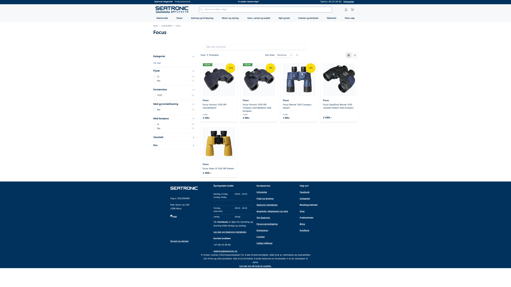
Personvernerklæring (267, 224)
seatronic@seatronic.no (225, 251)
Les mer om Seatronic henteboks (229, 232)
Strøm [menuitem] (179, 18)
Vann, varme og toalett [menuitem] (258, 18)
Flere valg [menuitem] (350, 18)
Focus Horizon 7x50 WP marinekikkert (214, 106)
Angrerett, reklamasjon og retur (272, 211)
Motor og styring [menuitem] (230, 18)
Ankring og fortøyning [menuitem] (202, 18)
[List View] (355, 55)
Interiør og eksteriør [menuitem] (308, 18)
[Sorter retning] (297, 55)
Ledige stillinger (265, 243)
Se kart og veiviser (179, 241)
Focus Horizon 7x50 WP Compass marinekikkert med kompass (257, 108)
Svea (302, 211)
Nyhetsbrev (262, 231)
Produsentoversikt (182, 2)
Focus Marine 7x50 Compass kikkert (297, 106)
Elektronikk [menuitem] (162, 18)
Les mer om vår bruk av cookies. (255, 266)
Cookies (261, 237)
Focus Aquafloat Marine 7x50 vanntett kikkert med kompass (338, 106)
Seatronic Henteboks (267, 205)
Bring (302, 224)
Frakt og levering (265, 199)
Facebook (305, 192)
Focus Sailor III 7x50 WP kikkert (218, 169)
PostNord (304, 231)
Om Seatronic (263, 218)
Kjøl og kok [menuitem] (284, 18)
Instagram (305, 199)
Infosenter (348, 2)
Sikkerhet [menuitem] (331, 18)
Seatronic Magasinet (163, 2)
